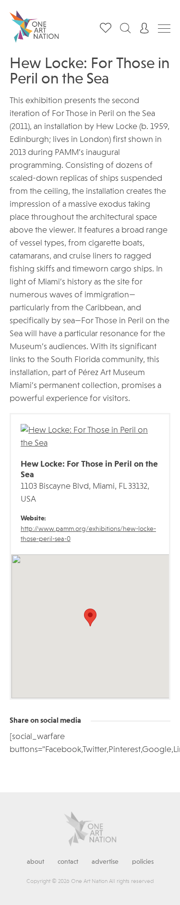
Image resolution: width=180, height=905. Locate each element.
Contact (68, 861)
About (35, 861)
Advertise (105, 861)
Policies (143, 861)
